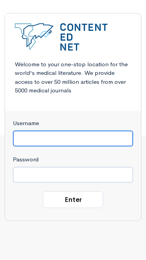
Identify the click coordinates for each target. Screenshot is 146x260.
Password (26, 159)
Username (26, 122)
